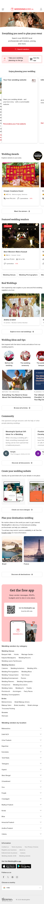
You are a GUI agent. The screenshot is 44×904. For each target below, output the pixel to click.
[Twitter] (8, 877)
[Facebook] (3, 877)
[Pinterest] (12, 877)
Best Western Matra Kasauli (15, 252)
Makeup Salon (6, 705)
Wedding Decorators (20, 685)
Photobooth (6, 691)
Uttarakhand (6, 781)
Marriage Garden (27, 654)
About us (22, 850)
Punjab (4, 793)
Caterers (5, 668)
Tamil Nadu (5, 758)
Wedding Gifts (32, 668)
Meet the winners (20, 211)
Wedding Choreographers (11, 695)
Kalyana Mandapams (9, 658)
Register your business (9, 850)
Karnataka (5, 752)
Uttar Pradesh (6, 740)
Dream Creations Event (13, 191)
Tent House (25, 675)
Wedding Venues (9, 275)
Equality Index (6, 533)
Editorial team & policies (9, 853)
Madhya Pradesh (7, 805)
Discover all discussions (21, 463)
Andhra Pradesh (7, 828)
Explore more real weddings (20, 332)
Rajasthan (5, 746)
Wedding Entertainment (10, 678)
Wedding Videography (24, 681)
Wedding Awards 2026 (9, 856)
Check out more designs (21, 510)
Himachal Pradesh (8, 822)
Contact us (5, 847)
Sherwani (5, 716)
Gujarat (4, 770)
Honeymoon (6, 685)
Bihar (3, 816)
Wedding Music (26, 672)
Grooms (5, 712)
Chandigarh (6, 799)
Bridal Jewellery (19, 705)
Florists (23, 678)
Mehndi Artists (7, 702)
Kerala (4, 811)
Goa (3, 787)
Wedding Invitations (17, 668)
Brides (4, 699)
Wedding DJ (19, 688)
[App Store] (9, 868)
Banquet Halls (6, 654)
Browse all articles (21, 408)
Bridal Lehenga (33, 705)
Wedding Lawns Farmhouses (12, 661)
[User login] (41, 9)
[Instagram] (17, 877)
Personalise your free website (14, 124)
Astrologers (17, 691)
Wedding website (24, 856)
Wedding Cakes (7, 688)
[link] (21, 309)
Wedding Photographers (28, 275)
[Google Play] (24, 868)
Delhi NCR (5, 734)
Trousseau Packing (8, 709)
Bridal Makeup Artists (22, 702)
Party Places (28, 691)
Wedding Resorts (25, 658)
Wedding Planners (8, 681)
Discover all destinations (20, 574)
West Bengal (6, 775)
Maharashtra (6, 729)
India (8, 888)
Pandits (29, 688)
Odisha (4, 834)
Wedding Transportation (10, 675)
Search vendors (23, 49)
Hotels (16, 654)
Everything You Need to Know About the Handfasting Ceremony (16, 396)
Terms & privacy (17, 847)
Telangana (5, 764)
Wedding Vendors (8, 665)
